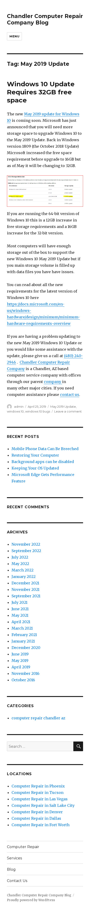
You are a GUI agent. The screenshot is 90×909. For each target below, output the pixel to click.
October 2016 (23, 680)
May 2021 (20, 615)
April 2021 (21, 621)
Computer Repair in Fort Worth (40, 824)
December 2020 (26, 647)
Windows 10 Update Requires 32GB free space (41, 92)
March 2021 (22, 628)
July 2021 (19, 602)
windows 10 (15, 411)
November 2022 (26, 544)
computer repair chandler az (38, 718)
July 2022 (20, 557)
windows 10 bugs (37, 411)
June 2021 (20, 609)
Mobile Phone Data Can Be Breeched (45, 448)
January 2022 (24, 576)
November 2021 (25, 589)
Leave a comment (68, 411)
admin (19, 406)
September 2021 (26, 596)
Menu (14, 36)
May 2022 (20, 563)
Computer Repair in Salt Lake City (43, 805)
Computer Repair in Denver (37, 812)
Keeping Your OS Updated (35, 468)
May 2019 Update (63, 406)
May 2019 (20, 660)
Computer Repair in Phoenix (38, 786)
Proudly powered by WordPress (31, 900)
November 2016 (25, 673)
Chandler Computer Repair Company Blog (45, 19)
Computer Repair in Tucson (37, 792)
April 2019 (21, 667)
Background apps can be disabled (43, 461)
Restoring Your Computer (35, 455)
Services (14, 858)
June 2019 (20, 654)
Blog (11, 869)
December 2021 (25, 583)
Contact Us (17, 881)
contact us (69, 394)
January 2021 (23, 641)
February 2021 (24, 634)
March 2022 (22, 570)
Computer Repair (23, 847)
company (53, 381)
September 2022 (26, 550)
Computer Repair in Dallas (36, 818)
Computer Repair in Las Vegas (40, 799)
